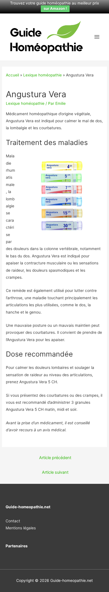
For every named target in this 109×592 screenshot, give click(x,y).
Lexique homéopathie (42, 75)
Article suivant (55, 472)
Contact (13, 521)
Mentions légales (21, 528)
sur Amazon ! (55, 8)
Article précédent (55, 457)
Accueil (12, 75)
